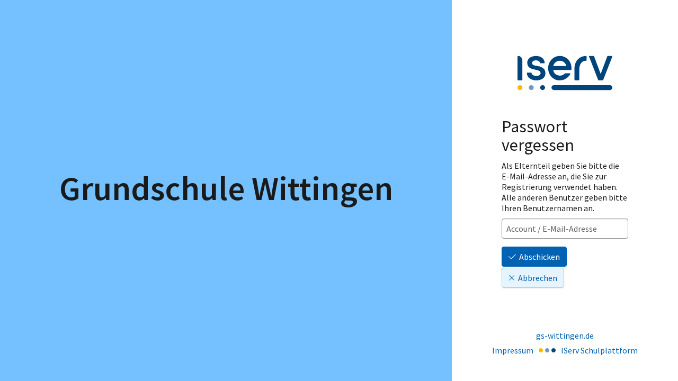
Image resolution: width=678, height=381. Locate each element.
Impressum (512, 350)
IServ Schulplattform (599, 350)
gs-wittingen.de (565, 335)
